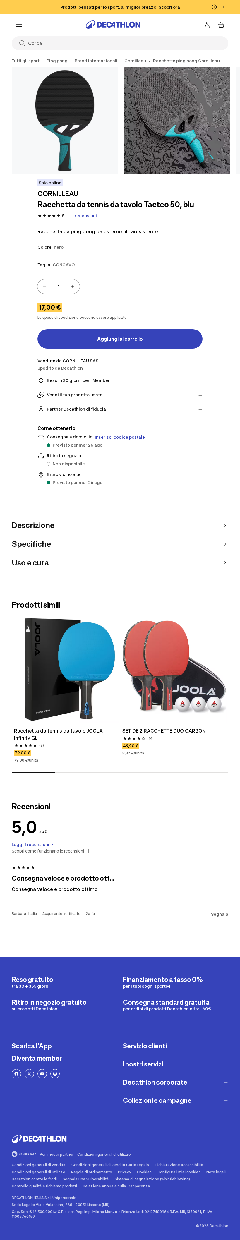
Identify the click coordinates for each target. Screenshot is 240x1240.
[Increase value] (73, 286)
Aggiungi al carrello (120, 339)
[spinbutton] (59, 286)
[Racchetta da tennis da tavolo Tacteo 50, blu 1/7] (65, 120)
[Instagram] (55, 1073)
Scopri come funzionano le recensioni (48, 851)
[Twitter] (29, 1073)
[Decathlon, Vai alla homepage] (112, 24)
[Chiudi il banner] (223, 7)
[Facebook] (16, 1073)
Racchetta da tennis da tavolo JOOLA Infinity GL (59, 734)
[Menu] (19, 25)
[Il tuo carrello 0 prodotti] (221, 25)
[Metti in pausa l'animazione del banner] (214, 7)
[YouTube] (42, 1073)
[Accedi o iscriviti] (207, 25)
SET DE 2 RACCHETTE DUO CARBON (163, 731)
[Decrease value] (44, 286)
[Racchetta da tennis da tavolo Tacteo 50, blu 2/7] (177, 120)
